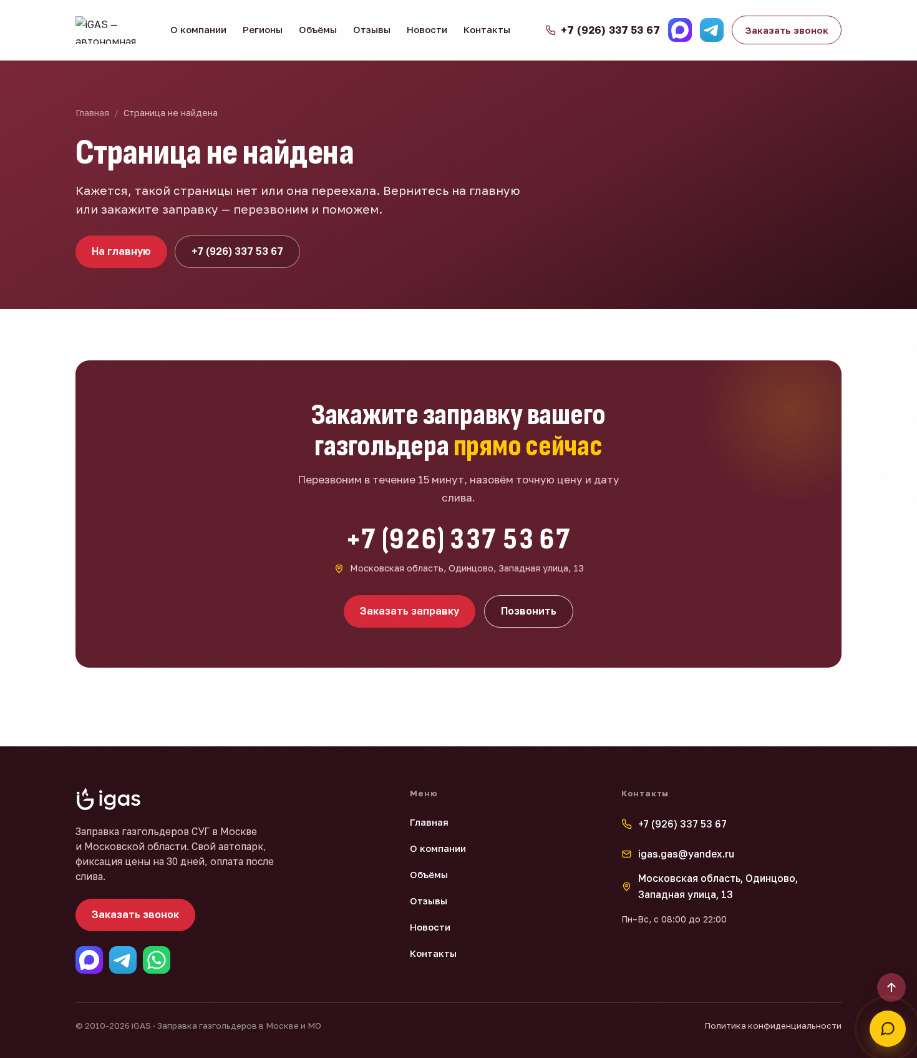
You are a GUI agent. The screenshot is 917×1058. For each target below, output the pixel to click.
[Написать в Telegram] (712, 30)
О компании (198, 29)
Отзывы (372, 29)
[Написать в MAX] (680, 30)
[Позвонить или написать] (888, 1029)
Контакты (486, 29)
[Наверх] (891, 987)
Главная (92, 112)
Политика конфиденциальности (773, 1026)
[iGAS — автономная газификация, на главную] (111, 30)
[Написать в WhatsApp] (156, 960)
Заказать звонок (786, 30)
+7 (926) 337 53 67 (237, 251)
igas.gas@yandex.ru (686, 853)
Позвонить (528, 611)
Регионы (263, 29)
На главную (121, 251)
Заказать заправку (409, 611)
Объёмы (318, 29)
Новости (427, 29)
